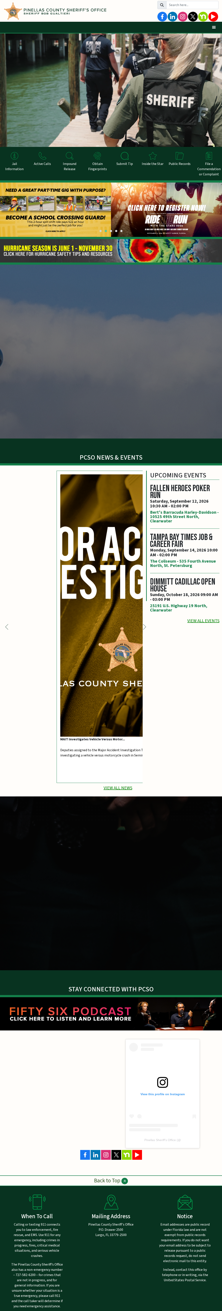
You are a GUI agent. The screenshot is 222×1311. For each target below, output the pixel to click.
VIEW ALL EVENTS (203, 621)
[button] (100, 231)
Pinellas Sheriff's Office (160, 1140)
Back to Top (107, 1181)
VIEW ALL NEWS (118, 788)
